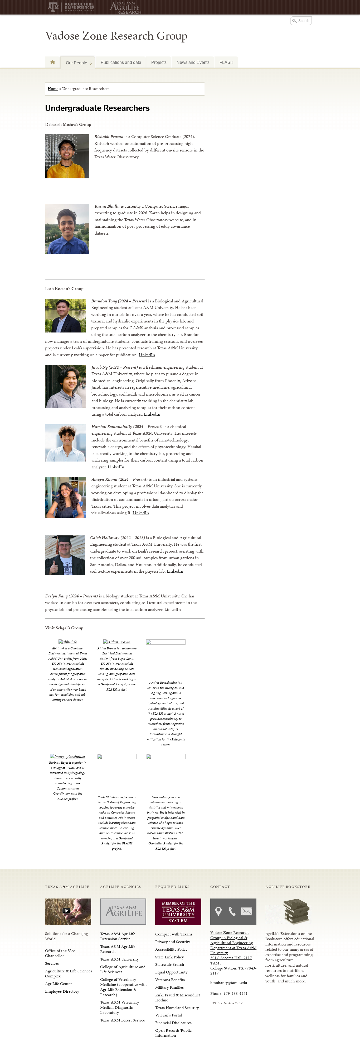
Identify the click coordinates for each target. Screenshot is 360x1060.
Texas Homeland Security (177, 1008)
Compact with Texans (173, 934)
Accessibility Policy (171, 949)
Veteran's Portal (168, 1015)
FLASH (226, 62)
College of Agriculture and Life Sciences (122, 969)
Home (53, 88)
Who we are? (52, 62)
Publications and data (121, 62)
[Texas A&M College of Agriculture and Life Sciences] (73, 8)
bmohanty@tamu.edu (228, 983)
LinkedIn (147, 354)
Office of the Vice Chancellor (60, 953)
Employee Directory (62, 991)
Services (52, 963)
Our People (74, 62)
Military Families (169, 987)
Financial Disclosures (173, 1023)
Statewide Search (169, 964)
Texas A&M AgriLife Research (117, 948)
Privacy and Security (172, 942)
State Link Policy (169, 957)
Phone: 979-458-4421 (229, 993)
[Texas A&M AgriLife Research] (124, 8)
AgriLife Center (58, 984)
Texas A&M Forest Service (122, 1020)
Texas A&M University (119, 959)
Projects (159, 62)
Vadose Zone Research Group (116, 35)
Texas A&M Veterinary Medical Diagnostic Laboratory (119, 1007)
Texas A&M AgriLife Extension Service (117, 936)
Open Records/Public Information (173, 1032)
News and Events (193, 62)
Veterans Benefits (170, 980)
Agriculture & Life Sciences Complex (68, 973)
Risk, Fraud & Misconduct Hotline (177, 997)
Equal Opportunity (171, 972)
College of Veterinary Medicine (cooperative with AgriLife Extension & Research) (123, 987)
